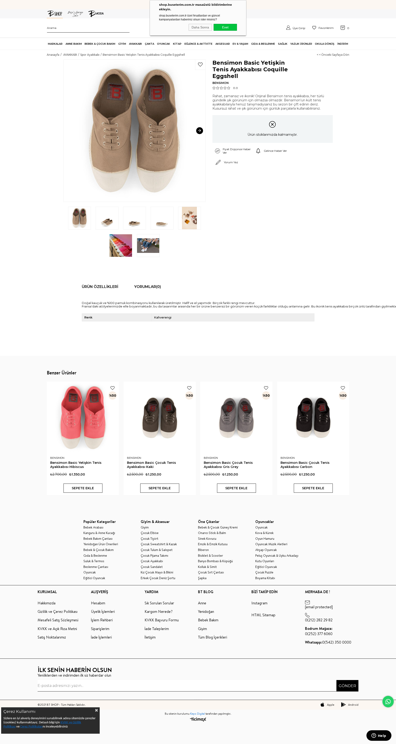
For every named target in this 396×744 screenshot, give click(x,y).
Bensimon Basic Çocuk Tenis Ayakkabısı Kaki (151, 465)
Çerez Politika (29, 726)
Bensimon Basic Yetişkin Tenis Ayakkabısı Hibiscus (76, 465)
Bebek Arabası (93, 527)
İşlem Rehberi (102, 619)
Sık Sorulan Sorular (159, 603)
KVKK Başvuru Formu (162, 619)
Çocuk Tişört (149, 539)
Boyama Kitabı (265, 578)
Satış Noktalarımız (52, 637)
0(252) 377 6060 (319, 631)
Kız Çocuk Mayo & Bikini (157, 572)
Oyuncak (89, 572)
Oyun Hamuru (264, 539)
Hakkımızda (46, 603)
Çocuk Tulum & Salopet (157, 550)
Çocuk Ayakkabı (152, 561)
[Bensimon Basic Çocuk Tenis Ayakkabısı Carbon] (313, 418)
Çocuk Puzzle (264, 572)
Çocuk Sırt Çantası (211, 572)
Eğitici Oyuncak (94, 578)
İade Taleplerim (157, 628)
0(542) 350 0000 (328, 642)
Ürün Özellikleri (100, 287)
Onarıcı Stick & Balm (212, 533)
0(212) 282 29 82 (319, 619)
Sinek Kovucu (207, 539)
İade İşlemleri (101, 637)
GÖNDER (347, 686)
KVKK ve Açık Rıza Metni (57, 628)
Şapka (202, 578)
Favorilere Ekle (112, 388)
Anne (202, 603)
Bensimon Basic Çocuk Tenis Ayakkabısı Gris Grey (228, 465)
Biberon (203, 550)
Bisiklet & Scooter (210, 555)
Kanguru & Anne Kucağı (99, 533)
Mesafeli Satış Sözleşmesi (58, 619)
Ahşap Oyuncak (266, 550)
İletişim (150, 637)
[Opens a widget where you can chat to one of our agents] (378, 736)
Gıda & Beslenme (95, 555)
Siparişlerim (100, 628)
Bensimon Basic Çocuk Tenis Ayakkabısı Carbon (305, 465)
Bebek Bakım (208, 619)
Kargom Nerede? (159, 611)
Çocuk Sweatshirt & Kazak (159, 544)
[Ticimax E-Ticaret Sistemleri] (198, 719)
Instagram (259, 603)
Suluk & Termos (93, 561)
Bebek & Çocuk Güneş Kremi (218, 527)
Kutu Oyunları (264, 561)
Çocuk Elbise (150, 533)
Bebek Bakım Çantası (98, 539)
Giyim (145, 527)
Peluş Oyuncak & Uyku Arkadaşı (276, 555)
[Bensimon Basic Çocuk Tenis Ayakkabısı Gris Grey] (236, 418)
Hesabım (98, 603)
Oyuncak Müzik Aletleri (271, 544)
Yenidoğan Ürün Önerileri (100, 544)
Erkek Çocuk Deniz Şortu (158, 578)
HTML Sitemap (263, 614)
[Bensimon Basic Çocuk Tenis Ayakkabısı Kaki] (160, 418)
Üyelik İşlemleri (103, 611)
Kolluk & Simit (207, 567)
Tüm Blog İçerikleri (212, 637)
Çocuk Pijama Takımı (154, 555)
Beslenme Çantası (95, 567)
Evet (225, 27)
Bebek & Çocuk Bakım (98, 550)
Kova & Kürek (264, 533)
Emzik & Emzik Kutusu (213, 544)
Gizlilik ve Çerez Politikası (57, 611)
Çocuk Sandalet (152, 567)
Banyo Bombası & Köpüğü (215, 561)
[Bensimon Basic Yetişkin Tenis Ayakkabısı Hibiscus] (83, 418)
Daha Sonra (200, 27)
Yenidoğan (206, 611)
